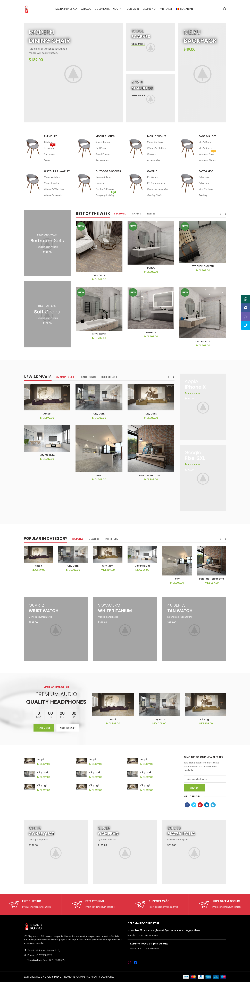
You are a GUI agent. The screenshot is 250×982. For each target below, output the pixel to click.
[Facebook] (187, 804)
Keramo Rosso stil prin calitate (149, 943)
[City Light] (29, 788)
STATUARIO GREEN (203, 266)
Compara (120, 226)
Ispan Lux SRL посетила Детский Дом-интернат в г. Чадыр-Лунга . (165, 930)
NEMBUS (151, 332)
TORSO (151, 267)
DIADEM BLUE (203, 341)
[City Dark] (29, 775)
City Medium (47, 454)
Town (99, 475)
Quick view (120, 234)
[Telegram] (213, 804)
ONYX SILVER (99, 334)
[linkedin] (206, 804)
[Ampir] (29, 762)
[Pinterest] (200, 804)
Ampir (47, 413)
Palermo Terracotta (151, 475)
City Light (151, 413)
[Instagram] (130, 962)
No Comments (151, 935)
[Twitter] (193, 804)
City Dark (99, 413)
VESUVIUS (99, 275)
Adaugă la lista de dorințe (120, 242)
